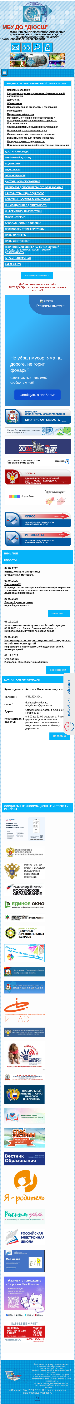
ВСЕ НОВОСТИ (58, 670)
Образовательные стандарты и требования (32, 107)
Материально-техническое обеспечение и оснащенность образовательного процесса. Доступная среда (32, 121)
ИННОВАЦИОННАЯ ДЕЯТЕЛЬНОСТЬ (26, 205)
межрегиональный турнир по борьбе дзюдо (34, 625)
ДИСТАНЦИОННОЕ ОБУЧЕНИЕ (22, 181)
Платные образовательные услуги (27, 130)
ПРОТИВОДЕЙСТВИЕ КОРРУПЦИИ (25, 229)
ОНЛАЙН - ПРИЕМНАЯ (18, 258)
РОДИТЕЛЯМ (12, 163)
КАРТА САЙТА (13, 264)
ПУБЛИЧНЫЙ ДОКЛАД (18, 157)
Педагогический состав (20, 114)
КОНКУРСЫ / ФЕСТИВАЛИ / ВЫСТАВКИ (27, 199)
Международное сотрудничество (26, 141)
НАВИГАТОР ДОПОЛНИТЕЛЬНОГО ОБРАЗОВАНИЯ (34, 187)
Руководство (14, 110)
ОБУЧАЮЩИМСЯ (15, 175)
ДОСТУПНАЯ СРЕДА (17, 151)
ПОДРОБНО (59, 736)
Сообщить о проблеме (38, 395)
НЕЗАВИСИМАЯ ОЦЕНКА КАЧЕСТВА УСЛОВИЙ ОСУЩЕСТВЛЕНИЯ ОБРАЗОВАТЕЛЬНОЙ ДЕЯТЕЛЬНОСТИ (32, 250)
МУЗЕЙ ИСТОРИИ (15, 217)
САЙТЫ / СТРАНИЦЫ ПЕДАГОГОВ (24, 193)
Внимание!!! (12, 584)
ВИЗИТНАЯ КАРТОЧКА (37, 275)
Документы (13, 99)
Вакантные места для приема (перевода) (30, 137)
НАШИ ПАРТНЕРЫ (16, 235)
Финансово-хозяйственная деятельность (30, 134)
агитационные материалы (22, 571)
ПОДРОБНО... (59, 613)
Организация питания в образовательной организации (38, 145)
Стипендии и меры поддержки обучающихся (32, 127)
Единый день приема (18, 602)
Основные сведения (18, 90)
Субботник (11, 658)
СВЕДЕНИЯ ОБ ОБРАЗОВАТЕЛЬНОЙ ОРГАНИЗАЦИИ (35, 83)
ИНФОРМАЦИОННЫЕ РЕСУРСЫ (23, 211)
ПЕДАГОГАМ (12, 169)
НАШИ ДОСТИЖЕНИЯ (17, 241)
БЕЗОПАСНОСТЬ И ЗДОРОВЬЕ (23, 223)
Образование (14, 103)
